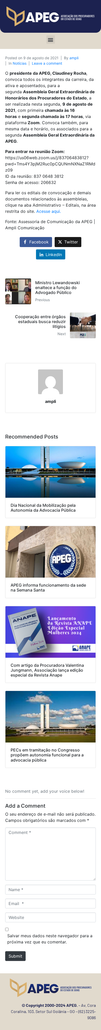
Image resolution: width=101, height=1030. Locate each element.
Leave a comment (47, 63)
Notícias (19, 63)
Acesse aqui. (48, 211)
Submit (15, 956)
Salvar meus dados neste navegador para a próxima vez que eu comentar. (49, 938)
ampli (73, 58)
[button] (50, 39)
